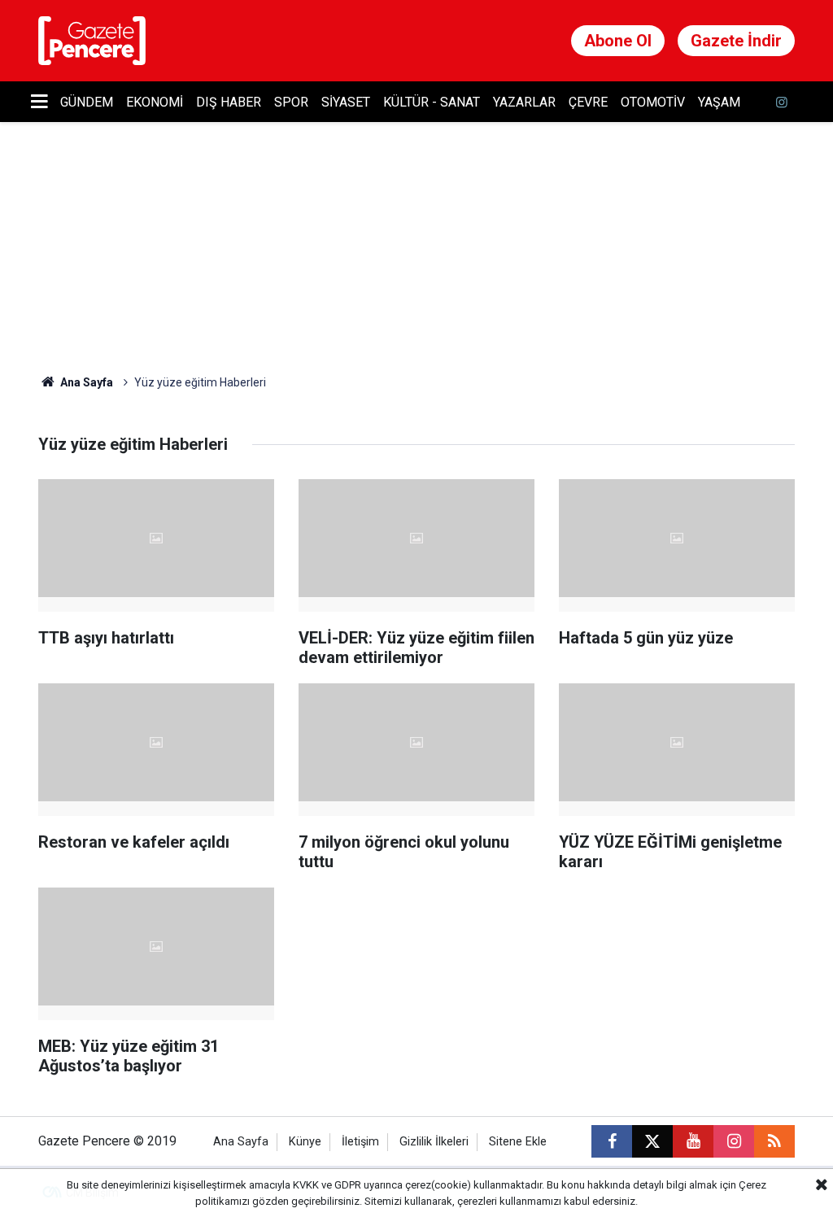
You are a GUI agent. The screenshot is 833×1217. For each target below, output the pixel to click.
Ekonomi (154, 102)
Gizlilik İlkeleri (434, 1142)
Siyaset (345, 102)
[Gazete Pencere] (92, 39)
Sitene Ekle (518, 1142)
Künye (305, 1142)
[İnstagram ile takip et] (781, 102)
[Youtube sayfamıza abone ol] (693, 1141)
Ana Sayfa (85, 382)
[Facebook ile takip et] (611, 1141)
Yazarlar (524, 102)
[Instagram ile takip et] (733, 1141)
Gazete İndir (736, 40)
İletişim (360, 1142)
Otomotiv (653, 102)
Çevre (588, 102)
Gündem (86, 102)
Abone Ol (618, 40)
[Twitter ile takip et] (652, 1141)
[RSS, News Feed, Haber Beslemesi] (774, 1141)
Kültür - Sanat (431, 102)
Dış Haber (228, 102)
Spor (291, 102)
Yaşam (719, 102)
